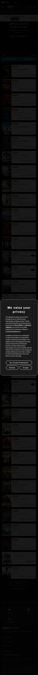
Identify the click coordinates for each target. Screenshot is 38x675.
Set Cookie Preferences (19, 362)
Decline (12, 367)
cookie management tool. (13, 331)
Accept (26, 367)
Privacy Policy (18, 325)
